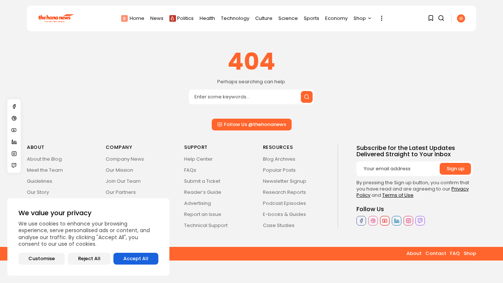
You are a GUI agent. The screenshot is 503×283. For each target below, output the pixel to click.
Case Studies (279, 225)
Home (137, 18)
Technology (235, 18)
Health (207, 18)
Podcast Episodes (284, 203)
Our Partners (121, 192)
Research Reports (284, 192)
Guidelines (39, 181)
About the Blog (44, 159)
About (414, 253)
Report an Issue (202, 214)
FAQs (190, 170)
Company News (125, 159)
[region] (88, 237)
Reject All (89, 258)
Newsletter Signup (284, 181)
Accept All (135, 258)
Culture (263, 18)
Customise (41, 258)
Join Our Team (123, 181)
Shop (359, 18)
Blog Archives (279, 159)
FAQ (455, 253)
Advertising (197, 203)
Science (288, 18)
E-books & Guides (284, 214)
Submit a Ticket (202, 181)
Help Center (198, 159)
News (156, 18)
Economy (336, 18)
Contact (435, 253)
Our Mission (119, 170)
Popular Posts (279, 170)
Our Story (38, 192)
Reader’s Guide (202, 192)
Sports (311, 18)
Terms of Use (398, 195)
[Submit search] (307, 97)
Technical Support (206, 225)
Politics (185, 18)
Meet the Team (45, 170)
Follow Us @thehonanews (255, 124)
